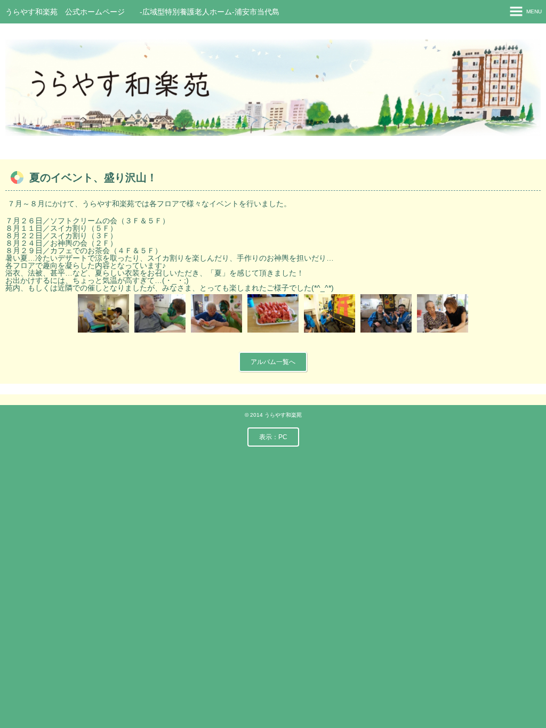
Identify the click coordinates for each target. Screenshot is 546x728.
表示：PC (273, 437)
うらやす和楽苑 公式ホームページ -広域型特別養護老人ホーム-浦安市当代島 (142, 11)
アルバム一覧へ (273, 362)
